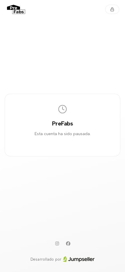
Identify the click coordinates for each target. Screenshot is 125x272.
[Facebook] (68, 243)
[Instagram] (57, 243)
